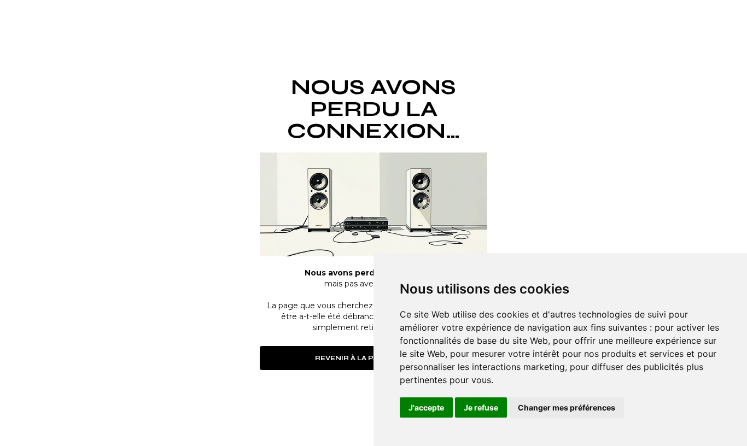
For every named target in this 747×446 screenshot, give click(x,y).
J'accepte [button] (426, 407)
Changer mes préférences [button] (566, 407)
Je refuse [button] (481, 407)
